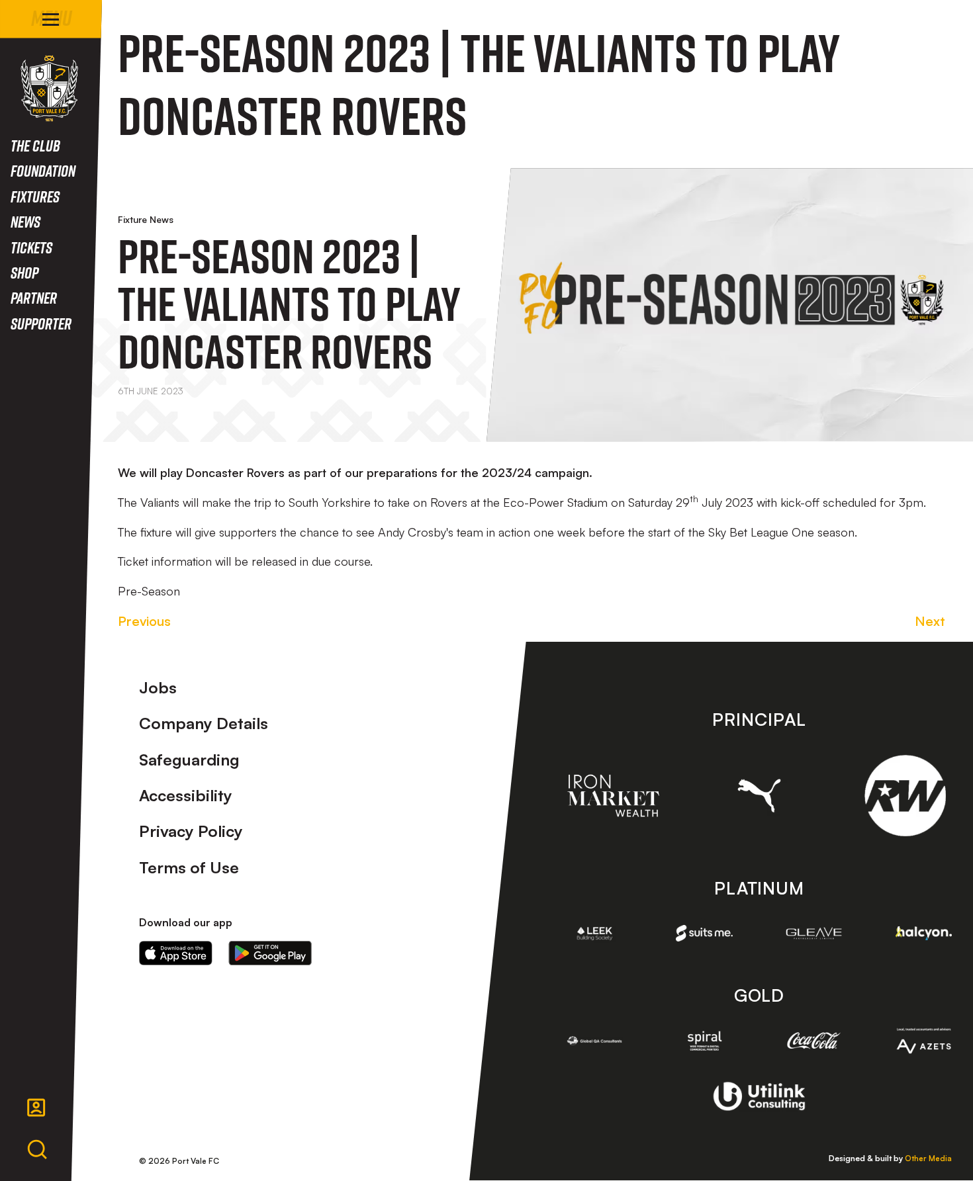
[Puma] (759, 795)
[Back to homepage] (49, 88)
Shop (24, 272)
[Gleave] (814, 933)
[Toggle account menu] (36, 1107)
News (25, 221)
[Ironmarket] (613, 795)
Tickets (31, 247)
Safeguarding (189, 759)
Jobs (158, 687)
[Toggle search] (37, 1150)
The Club (35, 145)
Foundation (43, 170)
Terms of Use (189, 867)
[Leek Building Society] (595, 933)
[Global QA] (595, 1041)
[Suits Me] (704, 933)
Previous (144, 621)
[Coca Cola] (814, 1041)
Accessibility (185, 795)
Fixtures (35, 196)
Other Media (928, 1158)
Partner (34, 297)
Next (930, 621)
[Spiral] (704, 1041)
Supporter (41, 323)
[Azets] (924, 1041)
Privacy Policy (191, 831)
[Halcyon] (924, 933)
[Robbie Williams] (905, 795)
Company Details (203, 723)
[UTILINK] (759, 1096)
